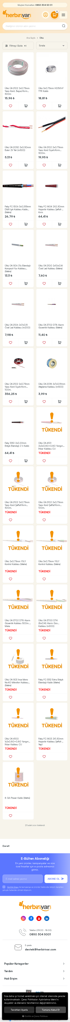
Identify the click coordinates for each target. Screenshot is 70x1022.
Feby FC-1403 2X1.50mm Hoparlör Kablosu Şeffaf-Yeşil (50, 741)
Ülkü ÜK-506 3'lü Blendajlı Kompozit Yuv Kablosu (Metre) (18, 268)
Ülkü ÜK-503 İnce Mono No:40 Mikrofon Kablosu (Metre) (16, 682)
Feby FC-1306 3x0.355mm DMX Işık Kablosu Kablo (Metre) (18, 209)
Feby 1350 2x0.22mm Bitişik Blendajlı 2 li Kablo (17, 444)
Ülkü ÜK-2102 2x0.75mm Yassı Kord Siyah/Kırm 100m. (17, 387)
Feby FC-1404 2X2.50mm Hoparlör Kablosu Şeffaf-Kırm (51, 209)
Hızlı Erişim (10, 978)
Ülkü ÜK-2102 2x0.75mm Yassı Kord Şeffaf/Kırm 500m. (17, 505)
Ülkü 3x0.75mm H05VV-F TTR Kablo (51, 89)
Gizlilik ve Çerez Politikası (36, 1016)
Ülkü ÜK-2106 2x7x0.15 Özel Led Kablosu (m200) (17, 326)
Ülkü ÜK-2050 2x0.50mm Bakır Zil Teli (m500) (18, 148)
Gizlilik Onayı (13, 887)
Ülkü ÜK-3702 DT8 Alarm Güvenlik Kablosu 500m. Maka (17, 623)
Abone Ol (54, 878)
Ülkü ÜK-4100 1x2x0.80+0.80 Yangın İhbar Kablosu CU (17, 741)
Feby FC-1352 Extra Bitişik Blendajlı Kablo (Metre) (50, 681)
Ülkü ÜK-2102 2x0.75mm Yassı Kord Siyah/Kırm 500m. (50, 150)
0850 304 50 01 (43, 5)
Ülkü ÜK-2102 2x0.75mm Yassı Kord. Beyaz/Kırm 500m (17, 91)
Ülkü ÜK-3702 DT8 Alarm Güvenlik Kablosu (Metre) (51, 326)
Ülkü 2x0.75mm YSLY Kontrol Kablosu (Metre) (16, 563)
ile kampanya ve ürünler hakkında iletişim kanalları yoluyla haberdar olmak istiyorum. (33, 888)
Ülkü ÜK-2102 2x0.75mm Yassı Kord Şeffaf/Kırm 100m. (50, 505)
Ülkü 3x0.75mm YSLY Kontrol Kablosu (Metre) (49, 563)
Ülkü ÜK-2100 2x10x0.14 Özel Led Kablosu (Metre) (50, 267)
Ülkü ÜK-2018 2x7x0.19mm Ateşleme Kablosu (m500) (51, 385)
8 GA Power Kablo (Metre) (17, 798)
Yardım (8, 971)
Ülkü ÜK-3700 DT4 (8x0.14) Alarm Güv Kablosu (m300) (48, 623)
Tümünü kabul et (51, 1009)
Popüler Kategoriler (16, 963)
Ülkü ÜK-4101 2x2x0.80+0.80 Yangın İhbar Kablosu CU (50, 446)
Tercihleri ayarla (19, 1009)
